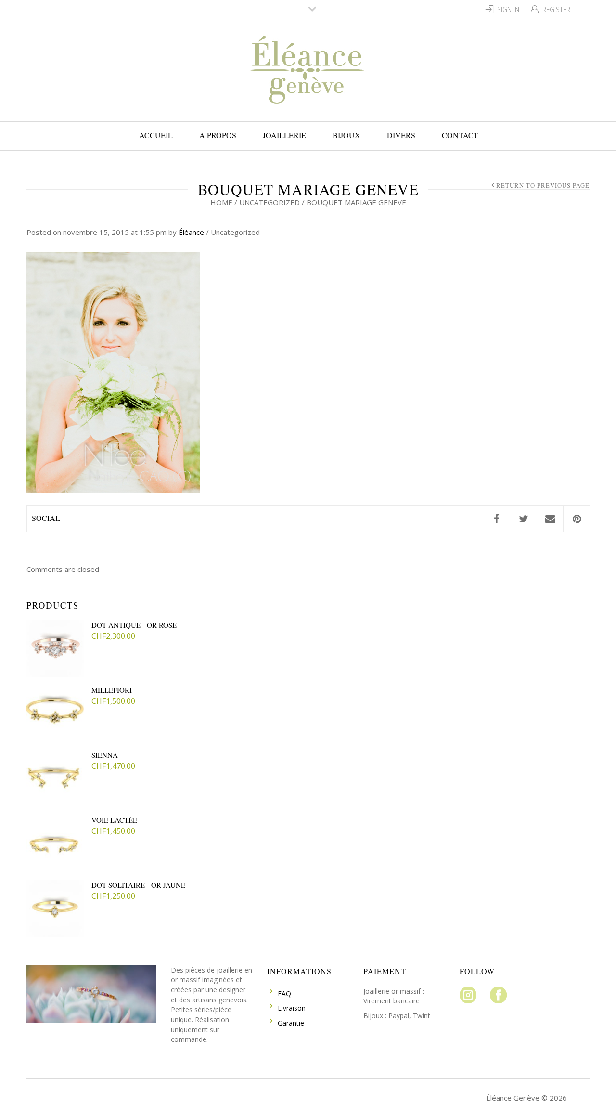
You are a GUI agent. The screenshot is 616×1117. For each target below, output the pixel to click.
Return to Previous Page (543, 186)
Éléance (191, 232)
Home (221, 202)
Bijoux (346, 135)
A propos (217, 135)
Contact (460, 135)
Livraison (292, 1008)
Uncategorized (269, 202)
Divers (401, 135)
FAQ (284, 993)
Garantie (291, 1022)
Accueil (156, 135)
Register (556, 9)
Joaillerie (284, 135)
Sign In (508, 9)
